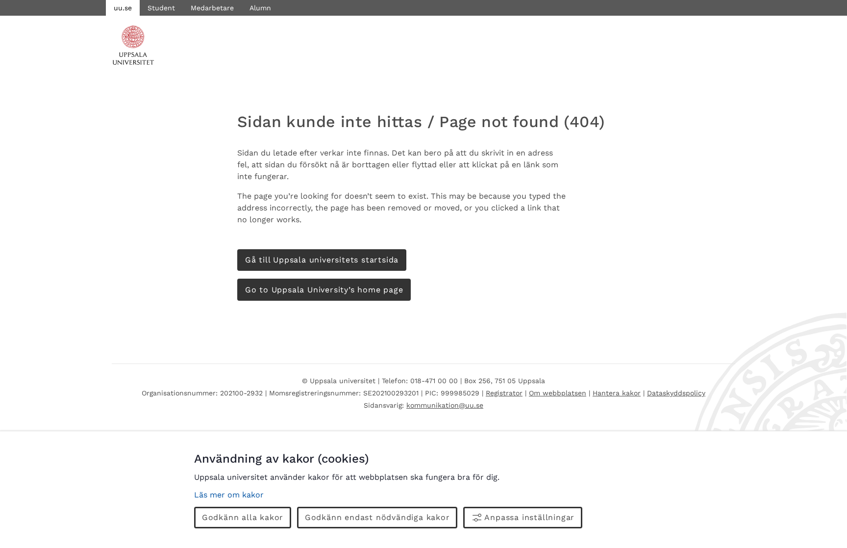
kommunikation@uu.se (444, 405)
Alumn (260, 8)
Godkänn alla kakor (242, 517)
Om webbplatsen (557, 393)
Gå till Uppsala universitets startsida (322, 259)
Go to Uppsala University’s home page (324, 289)
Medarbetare (212, 8)
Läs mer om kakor (229, 494)
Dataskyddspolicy (676, 393)
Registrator (504, 393)
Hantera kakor (617, 393)
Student (161, 8)
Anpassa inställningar (529, 517)
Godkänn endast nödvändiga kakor (377, 517)
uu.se (123, 8)
